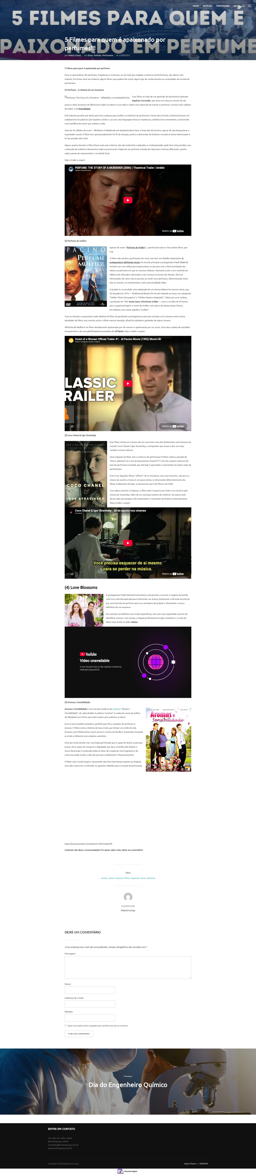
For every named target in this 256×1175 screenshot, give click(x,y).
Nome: (68, 984)
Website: (69, 1011)
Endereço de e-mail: (74, 997)
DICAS (237, 5)
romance (117, 708)
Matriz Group (74, 55)
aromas (104, 878)
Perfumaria (107, 55)
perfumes (151, 878)
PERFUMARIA (223, 5)
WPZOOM (204, 1163)
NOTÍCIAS (207, 5)
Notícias (97, 55)
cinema (111, 878)
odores (143, 878)
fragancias (135, 878)
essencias (119, 878)
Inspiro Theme (190, 1163)
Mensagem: (70, 953)
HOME (196, 5)
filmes (127, 878)
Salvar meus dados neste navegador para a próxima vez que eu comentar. (98, 1025)
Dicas (90, 55)
